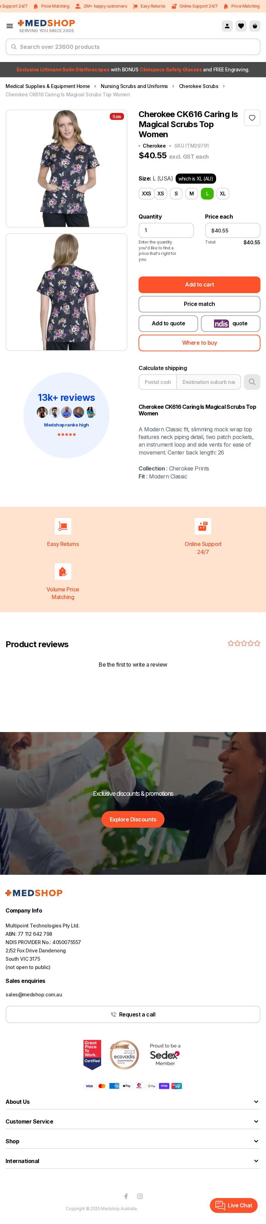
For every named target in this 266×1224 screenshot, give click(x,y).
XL (222, 193)
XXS (146, 193)
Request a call (137, 1014)
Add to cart (199, 284)
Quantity (150, 216)
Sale (117, 116)
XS (161, 193)
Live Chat (240, 1205)
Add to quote (168, 323)
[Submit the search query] (14, 49)
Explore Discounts (133, 819)
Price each (219, 216)
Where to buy (199, 342)
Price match (199, 303)
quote (240, 323)
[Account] (227, 26)
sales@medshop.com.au (34, 994)
